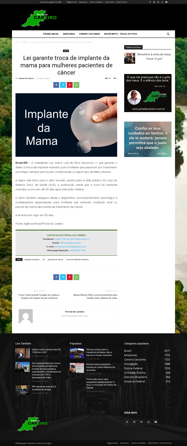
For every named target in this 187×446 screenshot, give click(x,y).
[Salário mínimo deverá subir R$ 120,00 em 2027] (22, 353)
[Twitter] (158, 2)
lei (96, 162)
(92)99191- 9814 (78, 250)
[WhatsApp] (162, 2)
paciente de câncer (55, 259)
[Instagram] (154, 2)
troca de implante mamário (77, 259)
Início (17, 42)
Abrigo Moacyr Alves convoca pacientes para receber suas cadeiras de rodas (95, 296)
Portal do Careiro (26, 78)
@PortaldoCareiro (71, 242)
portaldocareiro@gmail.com (70, 246)
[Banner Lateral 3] (148, 111)
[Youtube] (166, 2)
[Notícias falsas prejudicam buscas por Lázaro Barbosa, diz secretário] (77, 368)
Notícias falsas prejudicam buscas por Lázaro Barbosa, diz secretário (100, 367)
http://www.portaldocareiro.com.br (75, 316)
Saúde (25, 42)
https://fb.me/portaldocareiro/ (72, 239)
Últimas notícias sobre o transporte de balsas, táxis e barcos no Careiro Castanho (99, 352)
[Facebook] (150, 2)
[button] (168, 33)
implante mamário (31, 259)
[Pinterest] (70, 85)
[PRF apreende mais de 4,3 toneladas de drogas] (22, 390)
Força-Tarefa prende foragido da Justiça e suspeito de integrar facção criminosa (39, 296)
